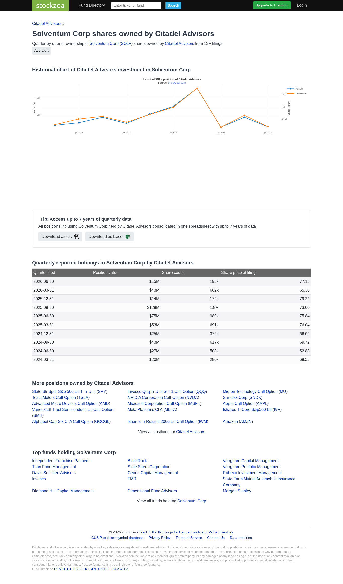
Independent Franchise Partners (60, 461)
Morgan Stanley (237, 491)
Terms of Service (189, 538)
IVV (277, 409)
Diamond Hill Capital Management (63, 491)
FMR (132, 479)
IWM (203, 421)
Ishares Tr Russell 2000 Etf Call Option (162, 421)
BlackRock (137, 461)
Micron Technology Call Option (250, 391)
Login (302, 5)
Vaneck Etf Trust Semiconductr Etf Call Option (72, 409)
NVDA (192, 397)
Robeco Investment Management (252, 473)
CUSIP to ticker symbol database (118, 538)
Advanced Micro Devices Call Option (65, 403)
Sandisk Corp (235, 397)
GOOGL (102, 421)
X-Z (125, 569)
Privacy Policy (159, 538)
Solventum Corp (104, 43)
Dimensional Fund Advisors (152, 491)
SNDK (255, 397)
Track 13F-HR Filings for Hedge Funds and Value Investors (186, 532)
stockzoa (50, 5)
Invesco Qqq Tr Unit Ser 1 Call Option (161, 391)
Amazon (230, 421)
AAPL (262, 403)
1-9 (56, 569)
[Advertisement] (171, 173)
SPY (102, 391)
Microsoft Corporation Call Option (157, 403)
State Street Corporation (149, 467)
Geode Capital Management (153, 473)
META (170, 409)
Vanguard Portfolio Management (251, 467)
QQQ (201, 391)
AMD (104, 403)
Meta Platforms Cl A (145, 409)
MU (283, 391)
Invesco (39, 479)
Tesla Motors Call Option (54, 397)
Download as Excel (106, 236)
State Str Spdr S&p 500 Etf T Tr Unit (64, 391)
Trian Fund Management (54, 467)
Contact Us (216, 538)
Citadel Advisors (46, 23)
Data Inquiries (241, 538)
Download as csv (57, 236)
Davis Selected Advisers (54, 473)
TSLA (83, 397)
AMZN (246, 421)
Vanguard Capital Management (250, 461)
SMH (37, 415)
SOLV (126, 43)
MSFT (194, 403)
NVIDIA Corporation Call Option (156, 397)
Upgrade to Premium (272, 5)
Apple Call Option (239, 403)
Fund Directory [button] (92, 5)
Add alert (41, 50)
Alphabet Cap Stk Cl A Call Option (62, 421)
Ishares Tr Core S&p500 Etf (247, 409)
